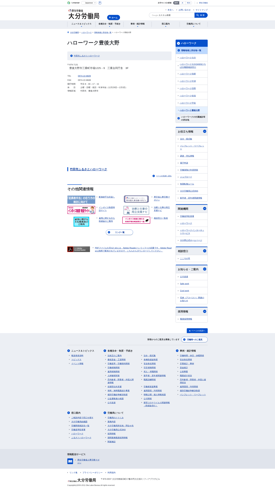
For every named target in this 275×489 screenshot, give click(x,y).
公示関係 (148, 398)
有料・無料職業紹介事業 (119, 390)
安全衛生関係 (150, 363)
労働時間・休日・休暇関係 (192, 355)
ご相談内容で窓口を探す (82, 417)
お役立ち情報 (185, 131)
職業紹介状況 (186, 375)
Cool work (184, 290)
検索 (202, 15)
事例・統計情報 (188, 351)
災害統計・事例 (187, 363)
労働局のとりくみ (116, 417)
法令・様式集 (186, 139)
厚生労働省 (203, 3)
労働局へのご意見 (194, 339)
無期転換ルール (187, 184)
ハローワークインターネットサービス (192, 231)
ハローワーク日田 (188, 88)
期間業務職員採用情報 (118, 438)
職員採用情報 (186, 319)
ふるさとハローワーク (81, 438)
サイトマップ (202, 10)
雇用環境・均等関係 (153, 390)
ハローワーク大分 (188, 57)
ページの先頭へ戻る (164, 176)
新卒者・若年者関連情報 (191, 198)
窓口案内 (75, 413)
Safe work (184, 283)
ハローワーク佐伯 (188, 96)
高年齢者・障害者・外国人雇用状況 (193, 381)
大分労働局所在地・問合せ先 (121, 425)
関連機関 (183, 208)
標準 (176, 3)
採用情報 (183, 311)
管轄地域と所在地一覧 (191, 50)
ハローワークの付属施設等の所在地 (193, 118)
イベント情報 (77, 363)
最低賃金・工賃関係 (117, 359)
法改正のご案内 (115, 355)
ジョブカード (186, 177)
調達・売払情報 (187, 156)
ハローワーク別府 (188, 74)
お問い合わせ (185, 10)
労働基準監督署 (187, 216)
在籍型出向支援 (115, 386)
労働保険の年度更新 (189, 170)
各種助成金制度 (151, 359)
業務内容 (112, 421)
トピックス (76, 359)
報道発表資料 (77, 355)
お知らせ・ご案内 (188, 269)
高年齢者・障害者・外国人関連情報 (121, 381)
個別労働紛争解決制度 (118, 394)
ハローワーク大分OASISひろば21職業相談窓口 (193, 65)
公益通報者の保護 (116, 398)
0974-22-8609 (84, 76)
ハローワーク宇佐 (188, 103)
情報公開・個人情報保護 (155, 394)
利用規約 (112, 472)
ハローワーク (189, 43)
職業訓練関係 (150, 379)
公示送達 (184, 276)
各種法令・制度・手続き (120, 351)
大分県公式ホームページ (191, 240)
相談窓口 (183, 251)
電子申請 (184, 163)
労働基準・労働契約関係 (119, 363)
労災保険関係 (150, 367)
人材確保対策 (114, 375)
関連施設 (112, 442)
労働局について (116, 413)
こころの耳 (185, 258)
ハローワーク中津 (188, 81)
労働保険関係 (114, 367)
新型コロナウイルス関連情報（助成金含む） (157, 404)
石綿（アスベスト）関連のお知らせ (192, 299)
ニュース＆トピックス (82, 351)
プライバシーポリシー (92, 472)
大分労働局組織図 (79, 421)
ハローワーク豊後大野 (190, 110)
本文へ (171, 10)
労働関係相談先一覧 (80, 425)
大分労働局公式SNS (189, 191)
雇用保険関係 (114, 371)
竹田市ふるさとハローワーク (87, 56)
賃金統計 (184, 367)
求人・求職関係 (151, 371)
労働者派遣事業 (151, 386)
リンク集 (73, 472)
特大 (188, 3)
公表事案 (184, 371)
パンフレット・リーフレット (192, 147)
